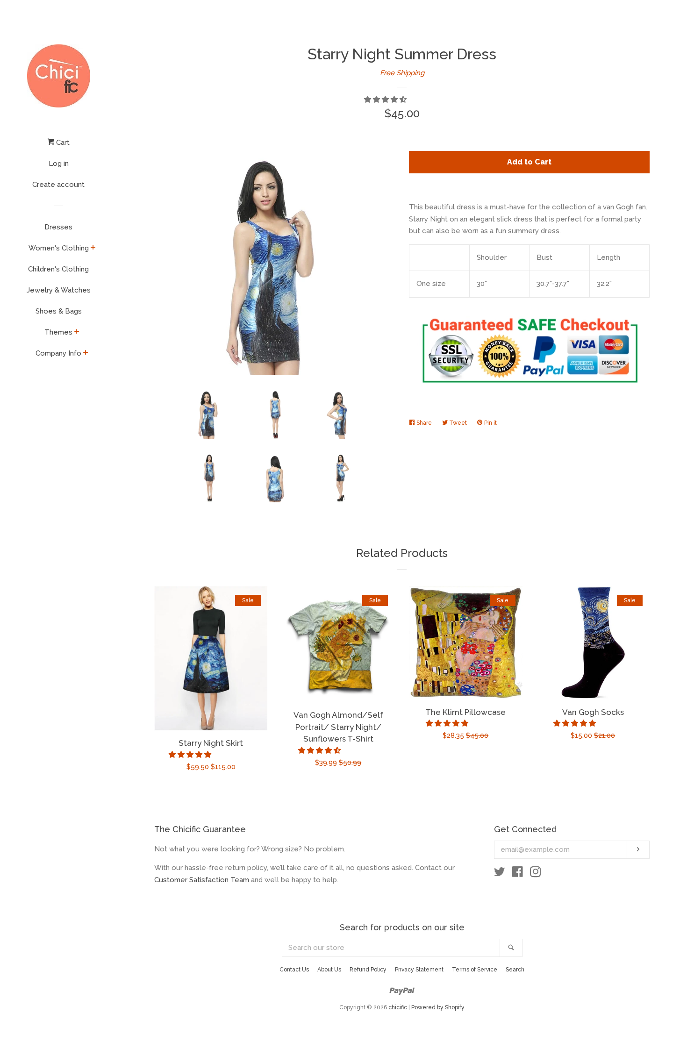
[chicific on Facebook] (517, 874)
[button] (386, 99)
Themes (58, 332)
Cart (62, 142)
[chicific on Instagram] (535, 874)
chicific (397, 1007)
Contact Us (294, 969)
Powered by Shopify (438, 1007)
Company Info (58, 353)
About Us (329, 969)
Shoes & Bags (59, 311)
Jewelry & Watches (59, 290)
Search (515, 969)
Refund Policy (368, 969)
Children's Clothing (58, 269)
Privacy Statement (419, 969)
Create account (58, 184)
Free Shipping (402, 73)
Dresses (58, 227)
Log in (59, 163)
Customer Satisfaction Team (201, 880)
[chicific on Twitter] (499, 874)
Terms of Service (474, 969)
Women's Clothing (59, 248)
